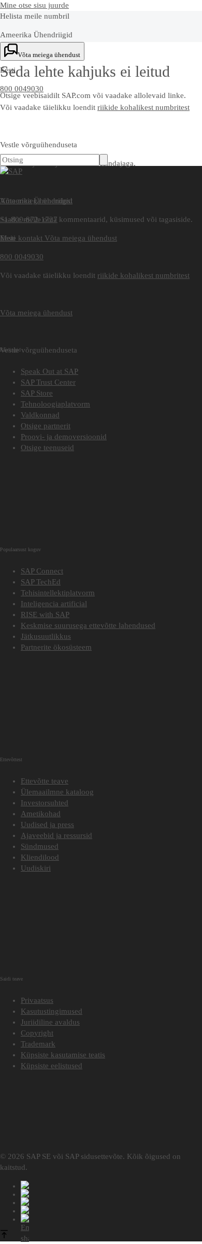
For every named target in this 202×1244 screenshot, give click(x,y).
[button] (51, 1065)
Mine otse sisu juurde (34, 5)
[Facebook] (111, 1185)
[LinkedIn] (111, 1201)
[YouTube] (111, 1193)
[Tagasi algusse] (4, 1236)
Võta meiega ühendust (81, 238)
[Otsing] (103, 159)
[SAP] (11, 171)
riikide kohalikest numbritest (143, 107)
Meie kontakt (22, 238)
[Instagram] (111, 1210)
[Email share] (111, 1218)
